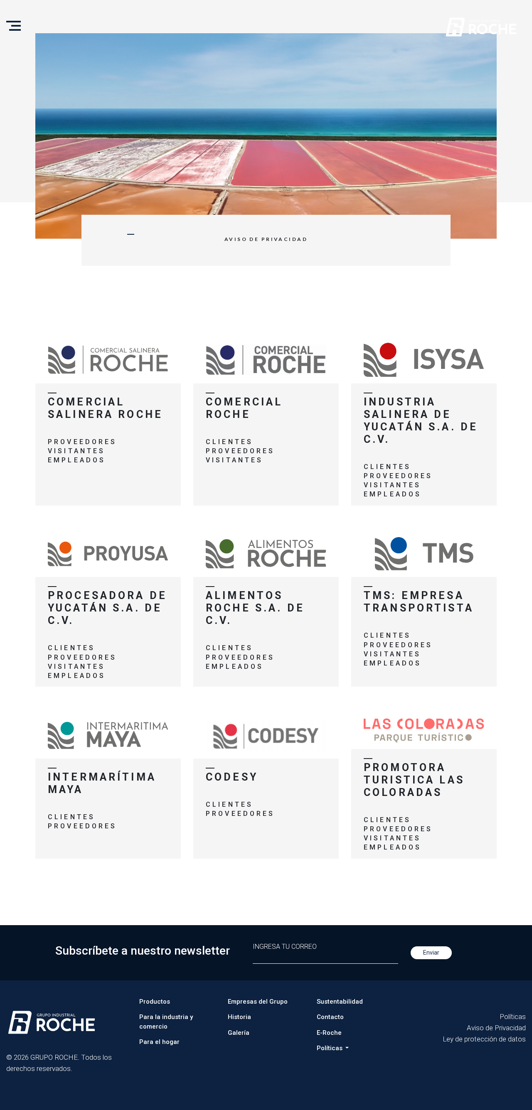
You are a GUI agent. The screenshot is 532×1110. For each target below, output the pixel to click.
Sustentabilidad (340, 1001)
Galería (238, 1032)
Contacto (330, 1017)
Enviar (431, 952)
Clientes (229, 442)
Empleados (77, 460)
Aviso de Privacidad (496, 1028)
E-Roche (329, 1032)
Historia (239, 1017)
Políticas (513, 1016)
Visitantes (76, 451)
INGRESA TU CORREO (285, 946)
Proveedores (82, 442)
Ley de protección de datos (484, 1039)
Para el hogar (159, 1042)
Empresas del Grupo (258, 1001)
